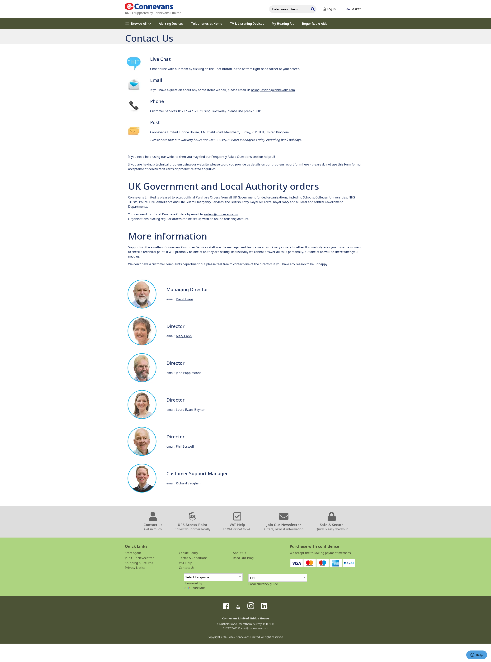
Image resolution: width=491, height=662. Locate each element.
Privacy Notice (135, 568)
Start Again (133, 553)
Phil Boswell (185, 446)
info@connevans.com (254, 628)
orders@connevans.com (221, 214)
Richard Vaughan (188, 483)
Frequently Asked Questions (231, 157)
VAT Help (185, 563)
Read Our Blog (243, 558)
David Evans (184, 299)
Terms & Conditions (193, 558)
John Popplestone (188, 373)
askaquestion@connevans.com (273, 90)
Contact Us (186, 568)
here (305, 164)
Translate (198, 588)
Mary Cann (184, 336)
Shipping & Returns (139, 563)
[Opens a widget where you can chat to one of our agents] (476, 655)
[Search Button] (312, 8)
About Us (239, 553)
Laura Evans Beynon (190, 410)
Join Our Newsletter (139, 558)
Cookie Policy (188, 553)
